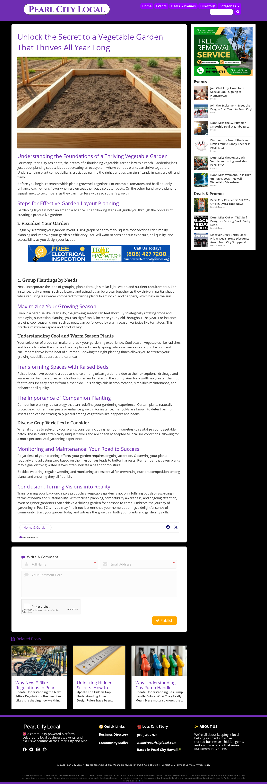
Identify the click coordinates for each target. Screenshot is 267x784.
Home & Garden (35, 527)
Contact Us (168, 764)
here (141, 780)
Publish (166, 620)
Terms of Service (184, 764)
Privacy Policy (202, 764)
